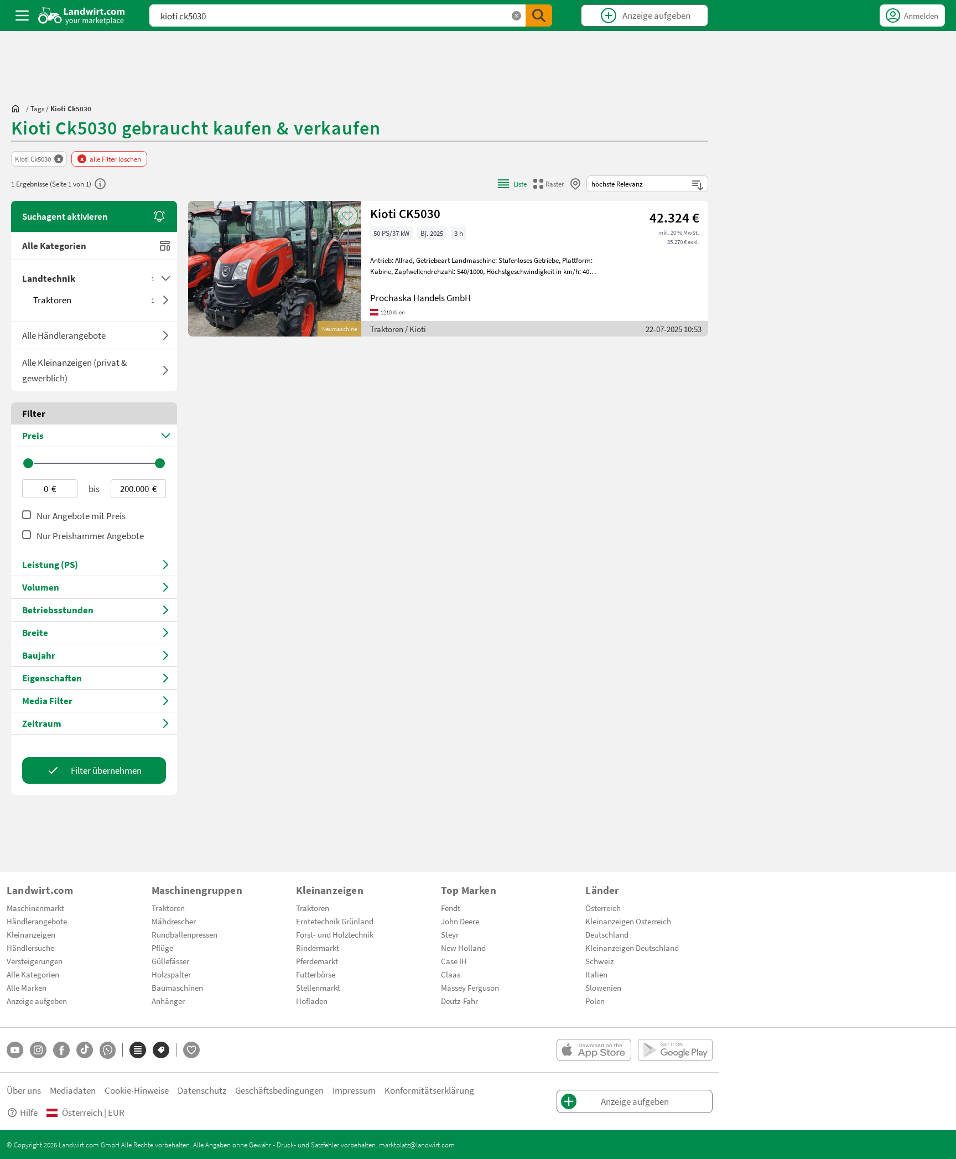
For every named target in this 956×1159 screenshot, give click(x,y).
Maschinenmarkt (35, 907)
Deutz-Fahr (459, 1000)
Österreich (603, 907)
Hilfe (29, 1112)
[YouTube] (15, 1050)
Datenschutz (202, 1090)
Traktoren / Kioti (398, 328)
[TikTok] (84, 1050)
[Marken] (161, 1050)
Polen (595, 1000)
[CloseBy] (575, 183)
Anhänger (168, 1000)
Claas (450, 974)
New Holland (463, 947)
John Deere (460, 921)
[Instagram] (38, 1050)
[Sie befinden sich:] (18, 108)
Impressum (354, 1090)
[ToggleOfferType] (165, 335)
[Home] (82, 15)
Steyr (450, 934)
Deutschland (606, 934)
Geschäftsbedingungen (279, 1090)
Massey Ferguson (470, 987)
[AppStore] (594, 1050)
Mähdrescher (174, 921)
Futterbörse (315, 974)
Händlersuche (30, 947)
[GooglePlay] (675, 1050)
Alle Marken (26, 987)
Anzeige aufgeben (37, 1000)
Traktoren (93, 299)
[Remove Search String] (516, 15)
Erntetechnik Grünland (334, 921)
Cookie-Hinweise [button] (137, 1090)
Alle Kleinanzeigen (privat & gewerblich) (74, 370)
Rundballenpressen (184, 934)
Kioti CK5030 (405, 213)
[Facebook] (61, 1050)
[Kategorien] (137, 1050)
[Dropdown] (165, 278)
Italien (596, 974)
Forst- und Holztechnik (334, 934)
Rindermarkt (317, 947)
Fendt (450, 907)
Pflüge (162, 947)
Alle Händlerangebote (64, 335)
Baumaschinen (177, 987)
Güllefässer (170, 960)
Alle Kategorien (54, 245)
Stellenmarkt (318, 987)
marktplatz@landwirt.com (417, 1145)
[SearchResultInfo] (100, 183)
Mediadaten (73, 1090)
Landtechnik (88, 278)
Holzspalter (171, 974)
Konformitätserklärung (429, 1090)
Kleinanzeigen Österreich (628, 921)
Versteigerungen (35, 960)
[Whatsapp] (107, 1050)
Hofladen (312, 1000)
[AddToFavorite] (347, 215)
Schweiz (599, 960)
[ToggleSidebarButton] (22, 15)
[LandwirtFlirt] (191, 1050)
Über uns (24, 1090)
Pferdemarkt (317, 960)
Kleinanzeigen (31, 934)
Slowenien (603, 987)
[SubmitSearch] (539, 15)
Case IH (454, 960)
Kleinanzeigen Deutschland (632, 947)
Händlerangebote (37, 921)
